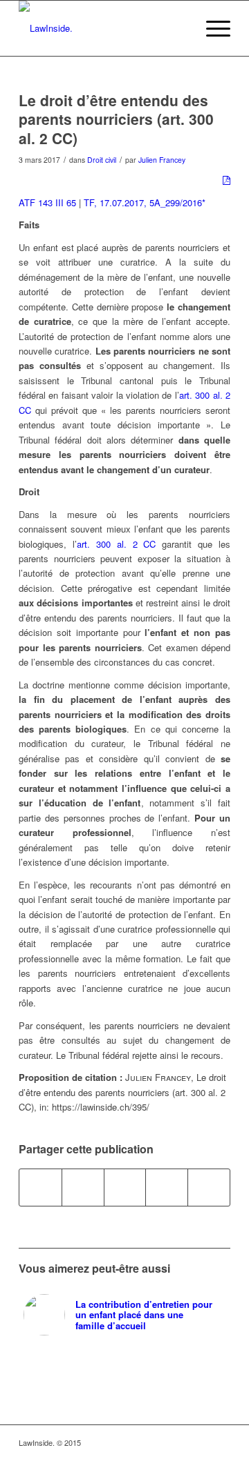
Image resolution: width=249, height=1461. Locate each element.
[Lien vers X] (220, 1442)
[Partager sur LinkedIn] (166, 1187)
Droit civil (101, 160)
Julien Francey (161, 160)
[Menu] (211, 28)
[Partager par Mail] (209, 1187)
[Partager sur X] (83, 1187)
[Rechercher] (178, 28)
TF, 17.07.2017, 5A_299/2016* (144, 202)
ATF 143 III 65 (47, 202)
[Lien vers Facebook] (178, 1442)
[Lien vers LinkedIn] (199, 1442)
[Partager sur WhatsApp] (125, 1187)
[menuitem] (178, 28)
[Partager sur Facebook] (40, 1187)
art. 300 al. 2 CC (116, 543)
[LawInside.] (103, 28)
